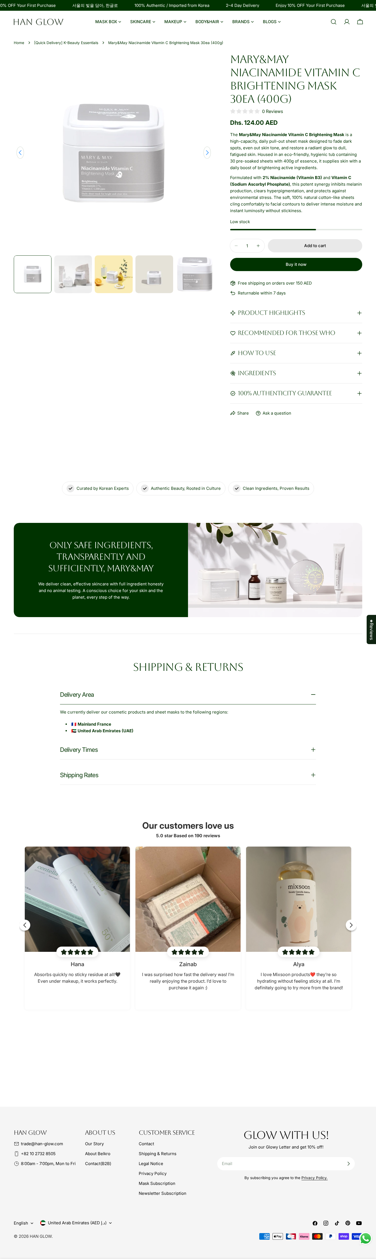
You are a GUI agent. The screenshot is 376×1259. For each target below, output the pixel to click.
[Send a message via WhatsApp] (365, 1238)
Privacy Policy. (314, 1178)
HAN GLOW (41, 1236)
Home (19, 42)
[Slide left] (20, 153)
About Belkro (97, 1153)
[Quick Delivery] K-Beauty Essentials (66, 42)
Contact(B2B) (98, 1163)
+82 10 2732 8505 (38, 1153)
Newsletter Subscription (162, 1193)
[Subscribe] (348, 1163)
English (21, 1223)
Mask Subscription (157, 1183)
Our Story (94, 1143)
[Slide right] (207, 153)
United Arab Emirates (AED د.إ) (77, 1222)
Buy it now (296, 264)
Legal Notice (151, 1163)
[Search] (333, 21)
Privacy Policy (153, 1173)
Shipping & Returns (157, 1153)
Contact (146, 1143)
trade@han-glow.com (42, 1143)
